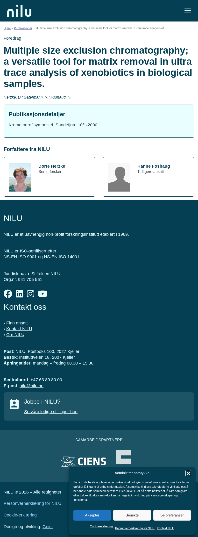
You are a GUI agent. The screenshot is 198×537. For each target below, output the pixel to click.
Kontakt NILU (165, 528)
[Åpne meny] (187, 11)
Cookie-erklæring (101, 526)
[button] (188, 473)
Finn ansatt (17, 323)
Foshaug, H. (60, 97)
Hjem (7, 28)
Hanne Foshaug (153, 166)
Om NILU (15, 334)
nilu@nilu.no (31, 385)
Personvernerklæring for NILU (135, 528)
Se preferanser (172, 515)
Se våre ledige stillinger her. (51, 411)
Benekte (132, 515)
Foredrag (12, 38)
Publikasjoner (23, 28)
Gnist (47, 526)
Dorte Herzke (51, 166)
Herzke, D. (13, 97)
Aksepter (92, 515)
